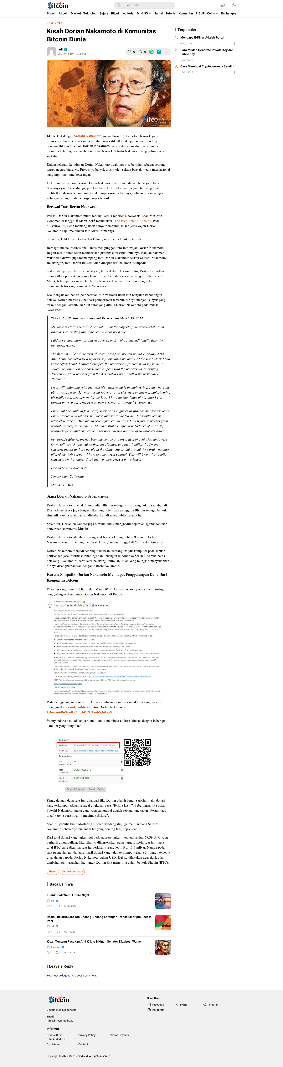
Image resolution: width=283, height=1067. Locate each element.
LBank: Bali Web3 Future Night (68, 895)
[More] (166, 52)
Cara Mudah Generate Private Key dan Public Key (207, 52)
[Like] (129, 52)
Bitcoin (53, 872)
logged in (67, 976)
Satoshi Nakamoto (87, 135)
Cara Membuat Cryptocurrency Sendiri (207, 67)
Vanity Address (78, 706)
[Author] (51, 51)
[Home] (223, 5)
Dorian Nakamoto (72, 872)
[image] (163, 901)
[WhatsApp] (151, 52)
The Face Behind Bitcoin (132, 220)
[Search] (118, 5)
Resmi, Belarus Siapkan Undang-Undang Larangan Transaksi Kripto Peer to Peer (99, 919)
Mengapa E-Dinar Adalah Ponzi (202, 38)
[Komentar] (140, 52)
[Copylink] (159, 52)
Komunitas (54, 23)
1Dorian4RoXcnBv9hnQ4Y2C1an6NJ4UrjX (79, 711)
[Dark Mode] (234, 5)
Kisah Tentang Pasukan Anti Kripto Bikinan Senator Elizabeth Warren (94, 942)
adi (60, 49)
